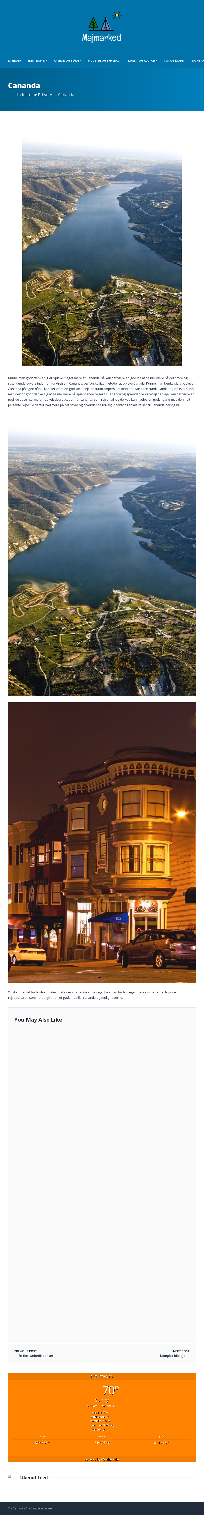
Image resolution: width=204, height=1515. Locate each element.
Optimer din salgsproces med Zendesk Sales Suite (56, 1058)
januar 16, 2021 (43, 1180)
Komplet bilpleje (172, 1356)
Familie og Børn (66, 60)
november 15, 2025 (32, 1062)
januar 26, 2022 (43, 1147)
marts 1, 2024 (42, 1100)
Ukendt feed (34, 1477)
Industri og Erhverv (103, 60)
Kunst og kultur (141, 60)
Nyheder (14, 60)
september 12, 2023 (45, 1221)
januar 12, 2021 (43, 1045)
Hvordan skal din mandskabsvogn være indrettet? (70, 1318)
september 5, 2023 (45, 1282)
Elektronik (36, 60)
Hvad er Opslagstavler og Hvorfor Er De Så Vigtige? (71, 1277)
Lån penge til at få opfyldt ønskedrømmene (65, 1142)
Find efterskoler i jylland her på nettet (61, 1040)
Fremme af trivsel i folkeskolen (41, 1248)
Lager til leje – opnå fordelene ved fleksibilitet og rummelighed (80, 1216)
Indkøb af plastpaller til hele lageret (59, 1175)
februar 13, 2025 (30, 1253)
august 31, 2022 (43, 1323)
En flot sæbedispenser (36, 1356)
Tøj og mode (174, 60)
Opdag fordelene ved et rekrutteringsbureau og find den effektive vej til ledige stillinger (101, 1095)
